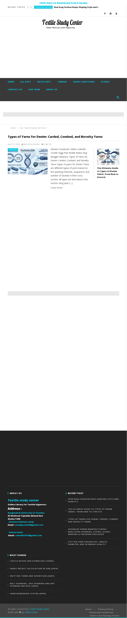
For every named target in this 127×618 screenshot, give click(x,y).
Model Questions (84, 81)
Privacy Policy (106, 609)
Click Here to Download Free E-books (63, 3)
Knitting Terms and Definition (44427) (32, 576)
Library (62, 81)
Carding (13, 149)
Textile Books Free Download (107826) (32, 561)
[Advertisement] (63, 53)
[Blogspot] (116, 13)
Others (105, 81)
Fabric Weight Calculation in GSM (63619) (34, 568)
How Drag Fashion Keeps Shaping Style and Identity (93, 500)
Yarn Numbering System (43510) (28, 593)
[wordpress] (111, 13)
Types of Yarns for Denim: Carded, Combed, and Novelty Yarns (55, 137)
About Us (51, 89)
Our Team (34, 89)
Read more (57, 188)
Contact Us (15, 89)
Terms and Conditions (101, 612)
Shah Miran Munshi (31, 144)
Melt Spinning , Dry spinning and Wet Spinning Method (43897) (32, 584)
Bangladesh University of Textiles (26, 512)
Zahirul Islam (31, 612)
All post (25, 81)
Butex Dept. (44, 81)
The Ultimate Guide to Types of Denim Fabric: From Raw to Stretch (66, 7)
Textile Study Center (39, 608)
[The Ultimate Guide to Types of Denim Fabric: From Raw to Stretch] (108, 156)
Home (11, 81)
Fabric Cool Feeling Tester (104, 615)
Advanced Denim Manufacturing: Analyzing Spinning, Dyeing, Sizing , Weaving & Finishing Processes (89, 531)
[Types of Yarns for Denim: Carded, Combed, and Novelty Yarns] (28, 161)
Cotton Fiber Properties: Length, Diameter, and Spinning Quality (88, 543)
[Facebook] (105, 13)
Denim (38, 7)
